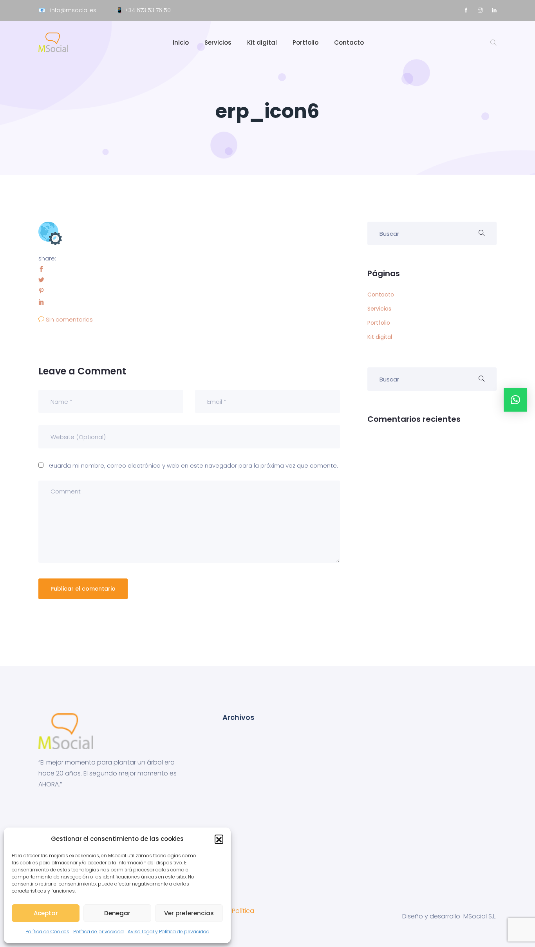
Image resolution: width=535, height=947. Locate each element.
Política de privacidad (98, 931)
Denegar (117, 913)
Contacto (349, 42)
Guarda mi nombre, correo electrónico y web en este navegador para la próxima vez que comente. (193, 465)
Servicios (217, 42)
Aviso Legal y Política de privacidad (169, 931)
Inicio (181, 42)
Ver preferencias (189, 913)
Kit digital (262, 42)
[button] (219, 839)
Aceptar (46, 913)
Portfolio (305, 42)
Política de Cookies (47, 931)
